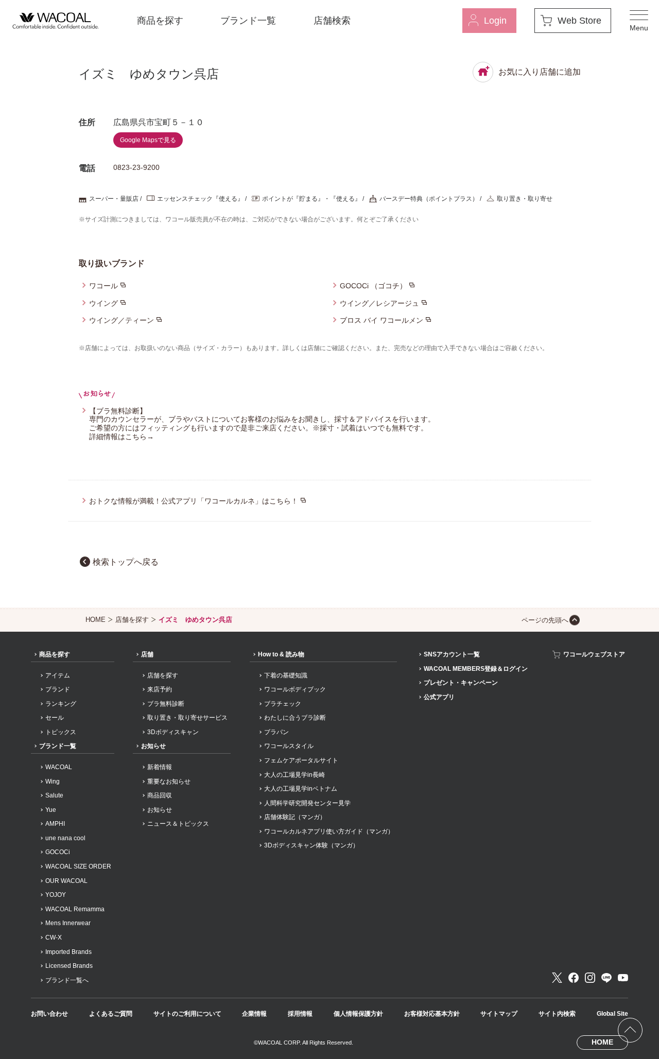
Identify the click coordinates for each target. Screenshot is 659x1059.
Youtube (623, 978)
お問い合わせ (49, 1013)
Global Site (612, 1013)
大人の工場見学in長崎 (294, 774)
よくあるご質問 (110, 1013)
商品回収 (159, 795)
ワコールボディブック (295, 689)
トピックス (60, 732)
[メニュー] (639, 20)
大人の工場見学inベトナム (300, 788)
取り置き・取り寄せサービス (187, 717)
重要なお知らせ (168, 781)
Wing (52, 781)
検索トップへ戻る (126, 562)
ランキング (60, 703)
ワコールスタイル (289, 746)
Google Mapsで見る (148, 140)
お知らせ (153, 746)
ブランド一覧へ (67, 980)
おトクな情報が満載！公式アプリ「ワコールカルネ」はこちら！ (193, 501)
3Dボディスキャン (173, 732)
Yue (50, 809)
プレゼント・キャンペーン (461, 682)
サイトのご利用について (187, 1013)
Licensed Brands (69, 965)
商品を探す (160, 20)
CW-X (53, 937)
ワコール (103, 286)
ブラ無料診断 (165, 703)
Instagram (590, 978)
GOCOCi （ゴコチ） (373, 286)
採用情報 (300, 1013)
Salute (54, 795)
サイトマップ (498, 1013)
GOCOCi (57, 852)
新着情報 (159, 767)
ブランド (57, 689)
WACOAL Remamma (75, 909)
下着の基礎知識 (285, 675)
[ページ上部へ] (630, 1030)
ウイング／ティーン (121, 320)
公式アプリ (439, 697)
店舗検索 (332, 20)
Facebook (573, 978)
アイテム (57, 675)
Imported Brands (68, 952)
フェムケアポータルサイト (301, 760)
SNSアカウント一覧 (452, 654)
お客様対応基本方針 (432, 1013)
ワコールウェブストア (594, 654)
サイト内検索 (557, 1013)
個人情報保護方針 (358, 1013)
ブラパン (276, 732)
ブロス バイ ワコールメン (381, 320)
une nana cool (65, 838)
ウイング (103, 303)
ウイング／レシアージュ (379, 303)
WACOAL (58, 767)
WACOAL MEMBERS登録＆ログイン (476, 668)
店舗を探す (132, 619)
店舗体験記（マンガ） (295, 817)
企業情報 (254, 1013)
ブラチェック (282, 703)
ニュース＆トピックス (178, 823)
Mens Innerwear (68, 923)
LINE (606, 978)
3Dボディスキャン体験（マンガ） (311, 845)
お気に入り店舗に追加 (539, 71)
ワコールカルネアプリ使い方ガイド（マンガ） (329, 831)
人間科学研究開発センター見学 (307, 803)
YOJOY (55, 894)
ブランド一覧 (248, 20)
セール (54, 717)
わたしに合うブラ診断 (295, 717)
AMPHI (55, 823)
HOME (95, 619)
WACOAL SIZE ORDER (78, 866)
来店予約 (159, 689)
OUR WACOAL (66, 880)
